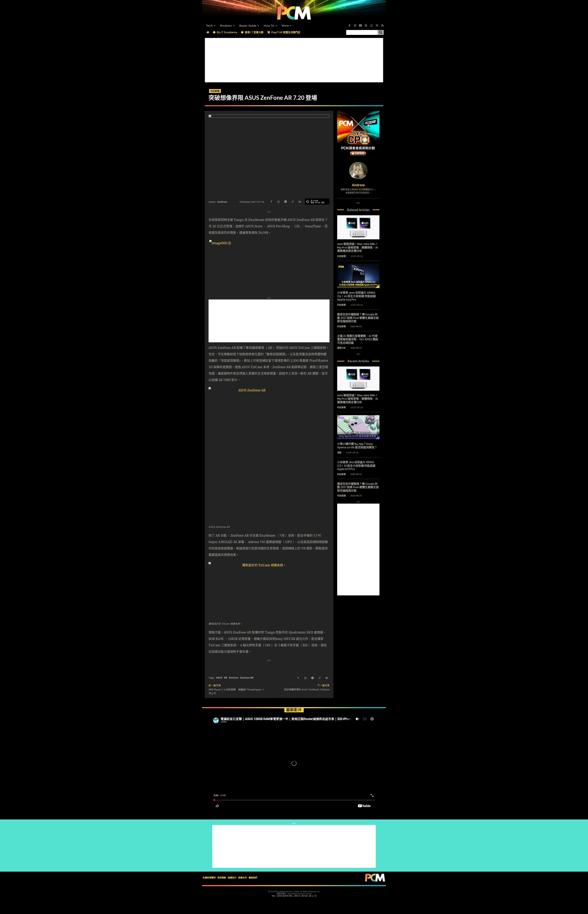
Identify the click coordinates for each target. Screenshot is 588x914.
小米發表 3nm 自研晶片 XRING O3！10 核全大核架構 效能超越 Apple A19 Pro (356, 296)
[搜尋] (381, 32)
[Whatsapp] (371, 25)
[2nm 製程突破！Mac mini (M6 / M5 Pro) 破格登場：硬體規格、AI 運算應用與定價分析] (358, 227)
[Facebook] (349, 25)
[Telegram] (285, 201)
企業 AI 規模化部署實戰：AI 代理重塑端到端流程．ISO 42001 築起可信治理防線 (357, 339)
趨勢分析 (341, 347)
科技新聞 (215, 91)
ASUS (219, 677)
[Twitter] (377, 25)
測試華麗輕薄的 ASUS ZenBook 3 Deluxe (307, 689)
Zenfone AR (246, 677)
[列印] (299, 201)
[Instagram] (355, 25)
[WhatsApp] (278, 201)
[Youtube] (360, 25)
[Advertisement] (294, 59)
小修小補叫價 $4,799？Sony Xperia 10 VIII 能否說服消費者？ (357, 445)
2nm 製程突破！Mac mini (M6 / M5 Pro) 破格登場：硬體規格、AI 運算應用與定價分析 (357, 247)
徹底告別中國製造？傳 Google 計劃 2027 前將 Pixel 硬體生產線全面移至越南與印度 (358, 318)
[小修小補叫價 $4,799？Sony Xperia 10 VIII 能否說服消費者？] (358, 427)
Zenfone (233, 677)
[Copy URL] (292, 201)
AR (225, 677)
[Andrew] (358, 170)
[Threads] (366, 25)
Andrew (222, 201)
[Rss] (382, 25)
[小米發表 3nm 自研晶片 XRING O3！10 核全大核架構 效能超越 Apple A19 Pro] (358, 276)
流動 (339, 452)
